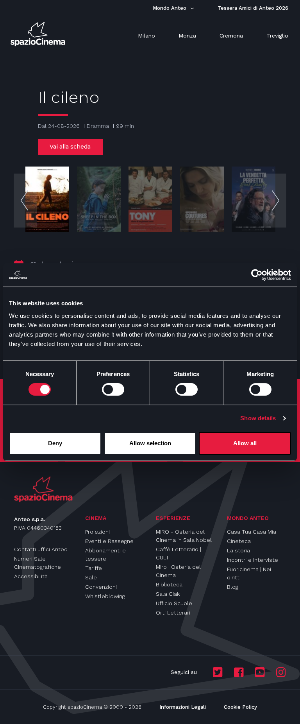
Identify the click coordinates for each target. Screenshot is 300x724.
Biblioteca (169, 584)
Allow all (245, 443)
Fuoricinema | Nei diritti (249, 573)
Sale (91, 577)
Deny (55, 443)
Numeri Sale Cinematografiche (37, 563)
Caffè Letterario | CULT (178, 553)
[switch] (113, 389)
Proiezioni (97, 532)
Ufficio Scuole (174, 603)
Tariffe (93, 568)
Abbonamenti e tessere (105, 554)
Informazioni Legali (182, 707)
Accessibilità (31, 576)
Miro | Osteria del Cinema (178, 571)
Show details (258, 418)
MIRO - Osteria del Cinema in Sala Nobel (184, 536)
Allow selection (150, 443)
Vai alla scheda (70, 146)
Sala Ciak (168, 594)
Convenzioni (101, 587)
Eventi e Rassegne (109, 541)
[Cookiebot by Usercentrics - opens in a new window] (257, 275)
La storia (238, 550)
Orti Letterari (173, 612)
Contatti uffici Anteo (41, 549)
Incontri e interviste (252, 560)
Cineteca (239, 541)
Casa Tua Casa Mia (251, 532)
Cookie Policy (240, 707)
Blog (232, 587)
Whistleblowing (105, 596)
